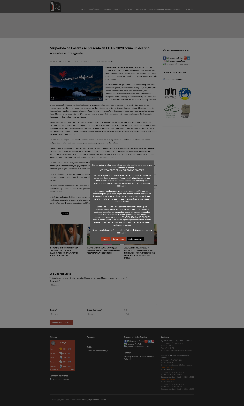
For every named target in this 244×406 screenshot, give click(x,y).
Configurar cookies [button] (135, 239)
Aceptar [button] (105, 239)
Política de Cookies (133, 230)
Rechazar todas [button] (118, 239)
